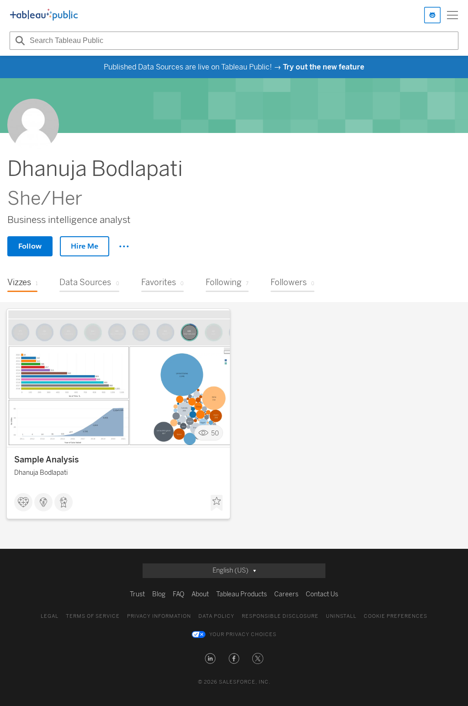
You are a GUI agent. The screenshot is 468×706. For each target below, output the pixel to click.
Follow (30, 246)
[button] (210, 658)
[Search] (19, 41)
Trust (137, 594)
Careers (286, 594)
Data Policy (216, 616)
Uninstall (341, 616)
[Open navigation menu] (452, 15)
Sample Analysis (46, 460)
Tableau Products (241, 594)
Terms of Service (93, 616)
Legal (49, 616)
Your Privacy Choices (243, 634)
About (200, 594)
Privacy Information (159, 616)
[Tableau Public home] (44, 15)
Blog (158, 594)
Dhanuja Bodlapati (41, 473)
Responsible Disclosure (280, 616)
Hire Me (84, 246)
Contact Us (322, 594)
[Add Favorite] (217, 503)
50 (215, 433)
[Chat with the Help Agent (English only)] (432, 15)
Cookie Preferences (395, 616)
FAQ (178, 594)
